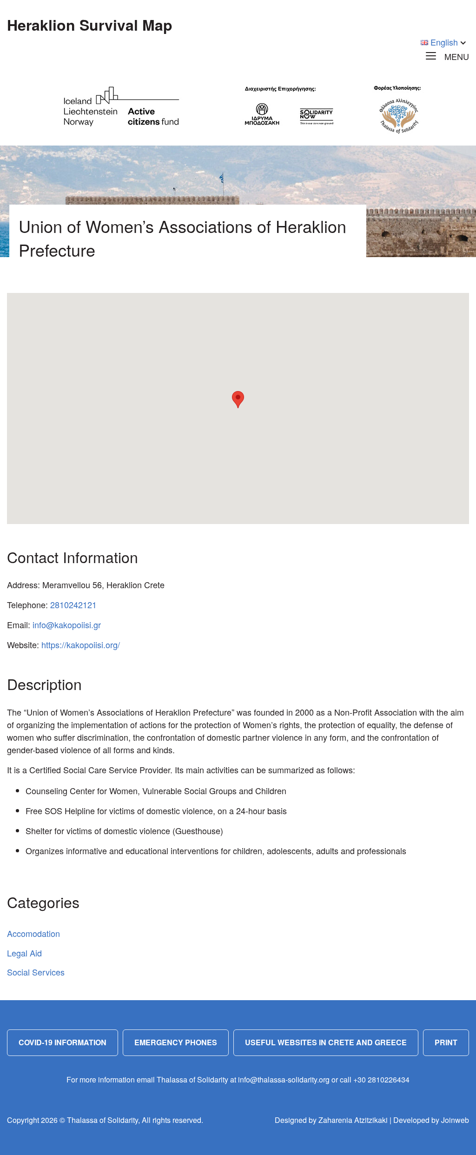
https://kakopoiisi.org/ (80, 644)
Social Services (36, 972)
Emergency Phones (175, 1042)
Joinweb (455, 1120)
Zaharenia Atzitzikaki (353, 1120)
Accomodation (33, 933)
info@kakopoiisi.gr (67, 624)
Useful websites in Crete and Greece (326, 1042)
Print (446, 1042)
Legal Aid (24, 953)
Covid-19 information (62, 1042)
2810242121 (73, 604)
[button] (238, 399)
